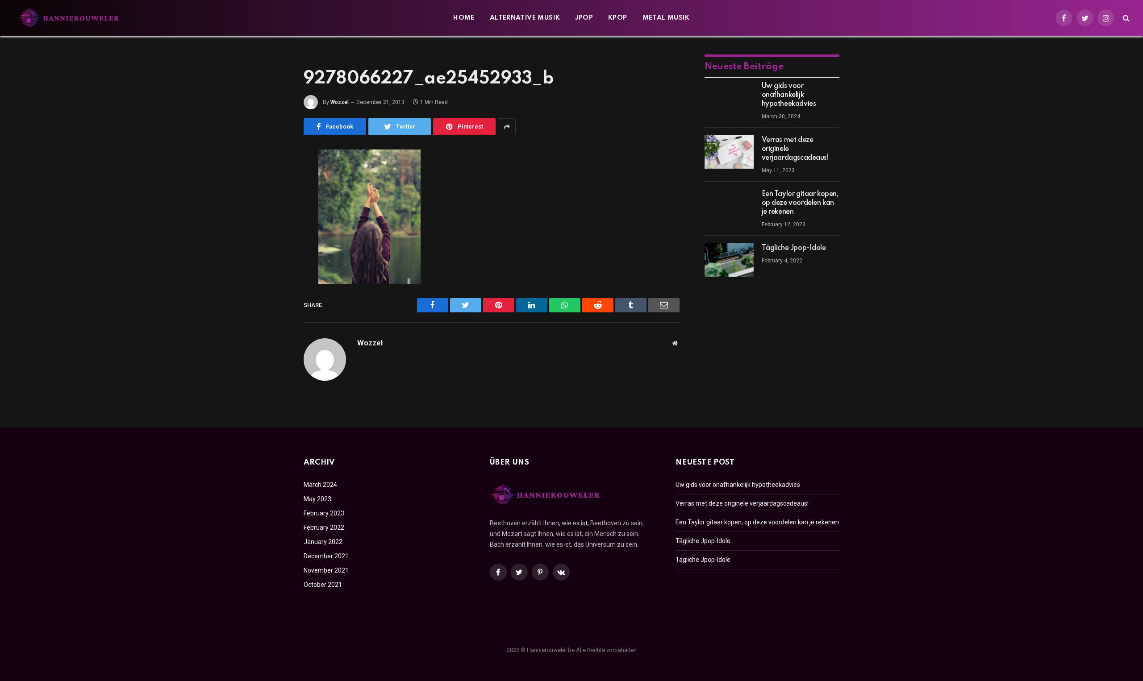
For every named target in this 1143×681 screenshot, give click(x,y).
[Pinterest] (272, 248)
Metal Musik (666, 18)
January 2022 (323, 541)
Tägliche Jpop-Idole (794, 248)
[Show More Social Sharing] (507, 126)
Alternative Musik (525, 18)
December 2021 (326, 556)
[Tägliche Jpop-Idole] (729, 260)
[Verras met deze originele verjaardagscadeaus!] (729, 152)
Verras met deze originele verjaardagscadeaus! (795, 149)
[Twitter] (272, 202)
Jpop (584, 18)
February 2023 (324, 513)
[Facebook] (272, 179)
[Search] (1125, 18)
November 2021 (326, 570)
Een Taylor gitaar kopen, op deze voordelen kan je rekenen (800, 203)
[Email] (272, 270)
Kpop (617, 18)
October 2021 (323, 584)
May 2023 (317, 498)
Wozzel (339, 102)
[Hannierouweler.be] (69, 18)
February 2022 (324, 527)
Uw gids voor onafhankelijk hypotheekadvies (789, 95)
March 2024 (320, 484)
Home (464, 18)
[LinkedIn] (272, 225)
